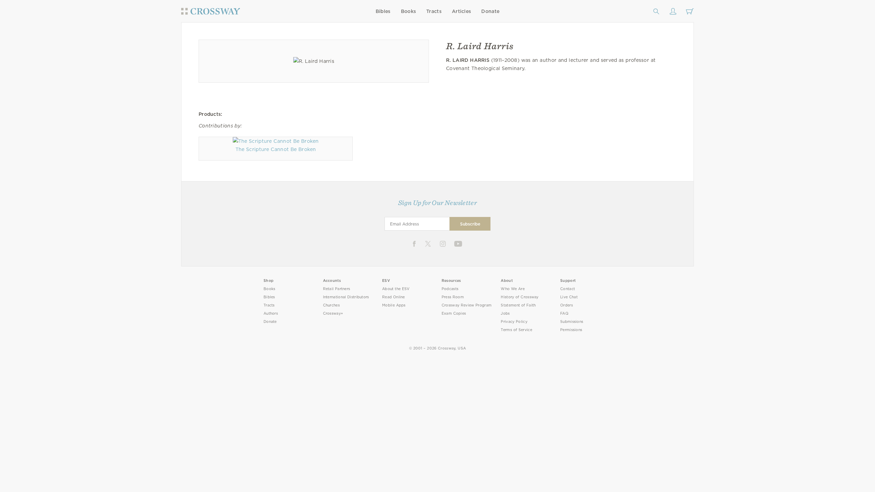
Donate (490, 11)
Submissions (571, 321)
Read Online (393, 297)
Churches (331, 305)
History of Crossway (519, 297)
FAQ (564, 313)
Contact (567, 289)
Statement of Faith (518, 305)
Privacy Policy (514, 321)
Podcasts (450, 289)
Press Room (453, 297)
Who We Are (513, 289)
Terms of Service (516, 330)
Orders (566, 305)
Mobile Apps (394, 305)
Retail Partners (336, 289)
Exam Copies (454, 313)
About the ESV (396, 289)
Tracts (434, 11)
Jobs (505, 313)
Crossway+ (333, 313)
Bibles (383, 11)
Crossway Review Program (467, 305)
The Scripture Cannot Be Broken (275, 149)
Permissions (571, 330)
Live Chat (569, 297)
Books (408, 11)
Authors (271, 313)
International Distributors (346, 297)
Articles (461, 11)
